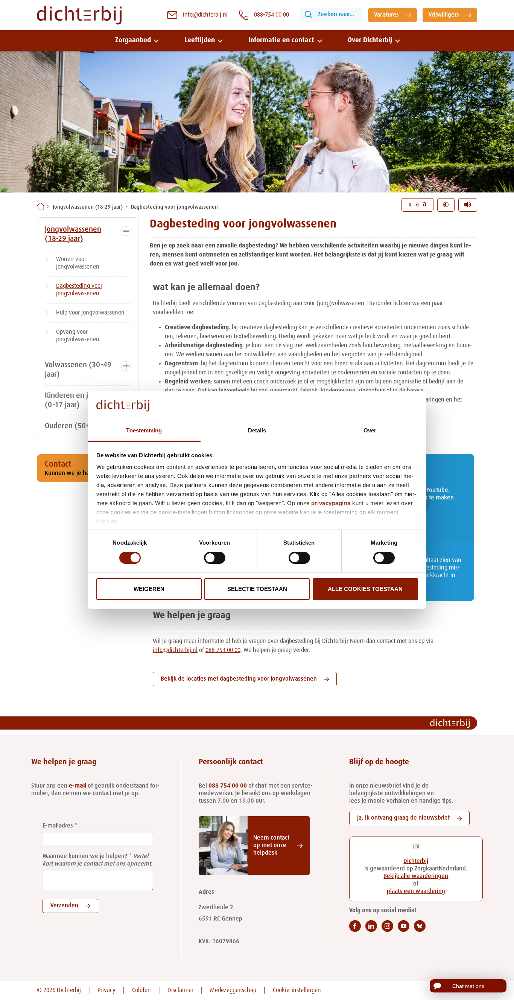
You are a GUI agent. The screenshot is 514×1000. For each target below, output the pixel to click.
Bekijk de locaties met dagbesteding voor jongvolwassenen (239, 679)
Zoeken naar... (336, 15)
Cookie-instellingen (297, 991)
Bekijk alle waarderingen (415, 876)
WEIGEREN (149, 589)
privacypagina (331, 503)
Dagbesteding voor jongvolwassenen (174, 207)
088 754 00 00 (227, 786)
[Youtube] (403, 926)
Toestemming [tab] (144, 430)
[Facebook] (355, 926)
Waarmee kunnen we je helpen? (85, 856)
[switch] (214, 558)
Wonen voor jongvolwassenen (77, 263)
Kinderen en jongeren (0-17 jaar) (80, 400)
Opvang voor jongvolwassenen (77, 336)
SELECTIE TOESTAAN (257, 589)
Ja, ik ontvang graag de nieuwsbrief (403, 818)
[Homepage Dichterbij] (79, 15)
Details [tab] (257, 430)
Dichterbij (415, 861)
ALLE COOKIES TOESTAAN (365, 589)
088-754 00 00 (222, 650)
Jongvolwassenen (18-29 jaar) (88, 207)
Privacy (106, 991)
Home (40, 206)
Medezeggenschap (233, 991)
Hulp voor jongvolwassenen (90, 313)
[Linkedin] (371, 926)
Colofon (141, 991)
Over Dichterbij (370, 40)
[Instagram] (387, 926)
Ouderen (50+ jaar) (76, 426)
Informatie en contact (281, 40)
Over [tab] (369, 430)
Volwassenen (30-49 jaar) (78, 370)
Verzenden (64, 906)
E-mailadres (58, 826)
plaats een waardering (416, 892)
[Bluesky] (420, 926)
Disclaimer (180, 991)
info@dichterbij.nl (175, 650)
